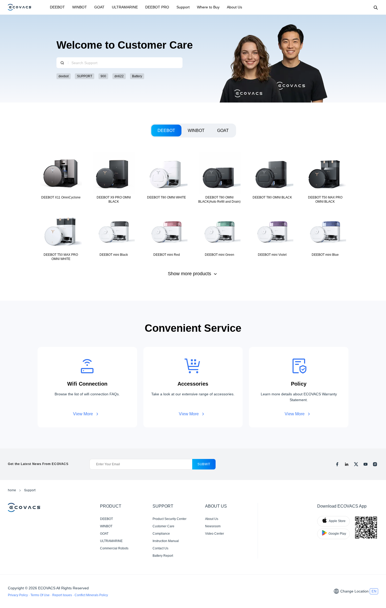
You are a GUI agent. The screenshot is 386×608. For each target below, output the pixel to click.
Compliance (161, 533)
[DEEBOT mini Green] (219, 235)
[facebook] (337, 464)
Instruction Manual (166, 541)
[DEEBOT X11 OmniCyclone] (61, 177)
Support (183, 7)
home (12, 490)
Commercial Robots (114, 548)
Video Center (214, 533)
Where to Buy (208, 7)
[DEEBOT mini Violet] (272, 235)
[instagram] (375, 464)
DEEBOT (57, 7)
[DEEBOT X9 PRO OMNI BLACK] (113, 177)
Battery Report (163, 556)
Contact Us (160, 548)
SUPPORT (84, 76)
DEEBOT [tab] (166, 130)
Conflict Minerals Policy (91, 595)
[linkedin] (346, 464)
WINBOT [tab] (196, 130)
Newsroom (213, 526)
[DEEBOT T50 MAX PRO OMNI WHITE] (61, 235)
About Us (234, 7)
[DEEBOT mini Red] (166, 235)
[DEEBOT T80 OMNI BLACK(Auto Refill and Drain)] (219, 177)
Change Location (354, 591)
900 (103, 76)
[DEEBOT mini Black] (113, 235)
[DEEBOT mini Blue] (325, 235)
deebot (64, 76)
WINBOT (79, 7)
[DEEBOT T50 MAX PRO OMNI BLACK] (325, 177)
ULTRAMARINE (125, 7)
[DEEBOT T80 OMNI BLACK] (272, 177)
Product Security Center (169, 519)
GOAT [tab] (223, 130)
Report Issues (62, 595)
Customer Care (163, 526)
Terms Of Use (40, 595)
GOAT (99, 7)
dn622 (119, 76)
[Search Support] (62, 62)
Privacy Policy (18, 595)
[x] (356, 464)
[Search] (375, 7)
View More (83, 414)
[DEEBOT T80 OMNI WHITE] (166, 177)
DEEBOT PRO (157, 7)
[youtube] (365, 464)
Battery (137, 76)
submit (203, 464)
